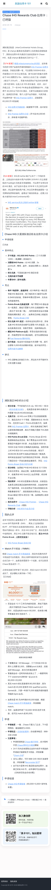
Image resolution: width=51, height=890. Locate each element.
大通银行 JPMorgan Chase (19, 800)
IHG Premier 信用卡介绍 (18, 114)
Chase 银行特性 (31, 742)
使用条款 (4, 881)
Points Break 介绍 (21, 318)
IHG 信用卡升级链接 (16, 107)
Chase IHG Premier (27, 502)
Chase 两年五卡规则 (26, 745)
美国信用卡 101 (23, 3)
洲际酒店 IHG (37, 800)
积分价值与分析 (16, 409)
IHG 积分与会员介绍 (25, 508)
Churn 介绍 (18, 755)
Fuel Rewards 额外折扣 (20, 338)
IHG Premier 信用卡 (39, 67)
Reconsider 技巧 (32, 762)
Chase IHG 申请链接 (16, 784)
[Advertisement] (25, 38)
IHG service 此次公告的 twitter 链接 (23, 202)
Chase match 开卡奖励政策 (18, 554)
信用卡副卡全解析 (15, 348)
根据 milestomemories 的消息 (27, 63)
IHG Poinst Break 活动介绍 (19, 543)
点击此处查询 (23, 731)
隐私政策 (13, 881)
